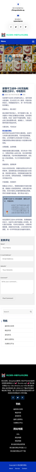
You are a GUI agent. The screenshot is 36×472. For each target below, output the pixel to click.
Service (17, 468)
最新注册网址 (9, 339)
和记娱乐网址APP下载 (18, 451)
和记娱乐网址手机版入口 (18, 448)
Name (3, 244)
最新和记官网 (9, 326)
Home (17, 58)
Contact (24, 468)
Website (3, 266)
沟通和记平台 (9, 344)
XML (18, 434)
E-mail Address (6, 255)
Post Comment (8, 298)
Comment (4, 278)
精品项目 (8, 330)
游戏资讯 (8, 335)
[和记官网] (18, 35)
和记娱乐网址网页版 (18, 444)
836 (23, 95)
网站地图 (18, 438)
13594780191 (18, 21)
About (11, 468)
